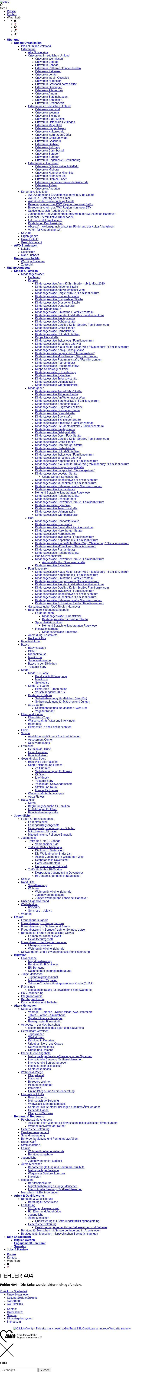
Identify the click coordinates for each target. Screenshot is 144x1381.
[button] (44, 1370)
